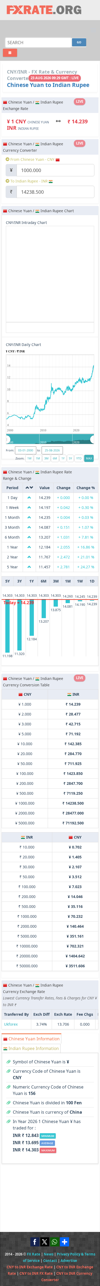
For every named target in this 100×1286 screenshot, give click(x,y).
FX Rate (33, 1254)
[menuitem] (50, 439)
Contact (50, 1260)
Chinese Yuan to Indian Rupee (48, 85)
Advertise (69, 1260)
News (48, 1254)
